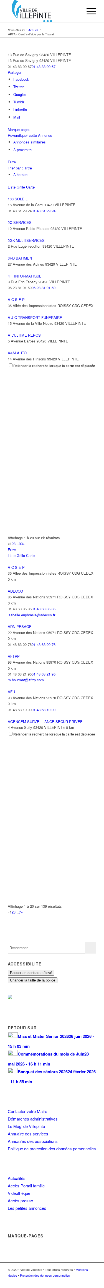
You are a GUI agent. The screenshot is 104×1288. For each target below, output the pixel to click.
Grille (21, 187)
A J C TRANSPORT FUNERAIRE (35, 317)
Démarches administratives (33, 1119)
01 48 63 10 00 (43, 709)
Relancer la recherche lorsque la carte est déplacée (54, 365)
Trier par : (20, 168)
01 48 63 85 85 (43, 608)
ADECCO (15, 591)
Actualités (17, 1178)
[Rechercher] (75, 11)
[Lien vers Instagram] (84, 1281)
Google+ (20, 94)
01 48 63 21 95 (43, 674)
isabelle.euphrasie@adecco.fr (31, 614)
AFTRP (14, 656)
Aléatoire (20, 174)
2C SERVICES (20, 222)
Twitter (18, 86)
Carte (30, 187)
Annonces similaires (29, 142)
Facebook (21, 79)
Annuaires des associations (33, 1141)
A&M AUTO (17, 352)
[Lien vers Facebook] (75, 1281)
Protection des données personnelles (45, 1275)
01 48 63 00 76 (43, 644)
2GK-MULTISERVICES (26, 240)
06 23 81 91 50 (43, 287)
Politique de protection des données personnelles (52, 1148)
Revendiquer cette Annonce (30, 135)
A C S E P (16, 299)
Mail (16, 117)
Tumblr (18, 101)
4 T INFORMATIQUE (25, 276)
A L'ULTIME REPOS (24, 335)
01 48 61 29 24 (43, 210)
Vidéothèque (19, 1193)
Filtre (12, 161)
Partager (14, 72)
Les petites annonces (27, 1208)
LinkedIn (20, 109)
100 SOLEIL (17, 198)
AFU (11, 691)
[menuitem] (75, 11)
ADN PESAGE (20, 626)
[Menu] (88, 11)
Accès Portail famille (26, 1185)
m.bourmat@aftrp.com (26, 679)
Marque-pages (19, 129)
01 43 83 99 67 (43, 66)
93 (21, 543)
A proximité (22, 149)
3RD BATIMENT (21, 258)
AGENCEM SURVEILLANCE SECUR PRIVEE (45, 721)
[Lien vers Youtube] (92, 1281)
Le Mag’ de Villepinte (26, 1126)
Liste (12, 187)
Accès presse (20, 1200)
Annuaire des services (28, 1134)
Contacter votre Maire (27, 1111)
